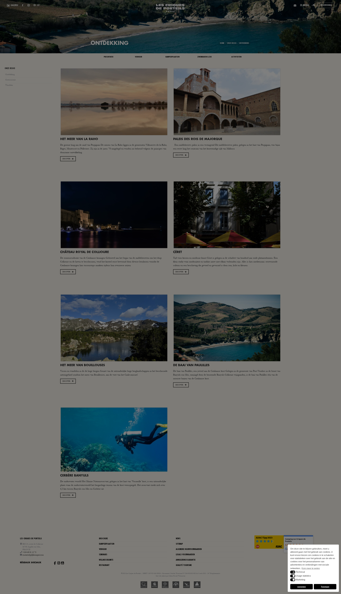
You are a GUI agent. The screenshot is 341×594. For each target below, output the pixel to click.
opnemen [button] (301, 587)
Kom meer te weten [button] (311, 568)
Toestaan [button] (325, 587)
